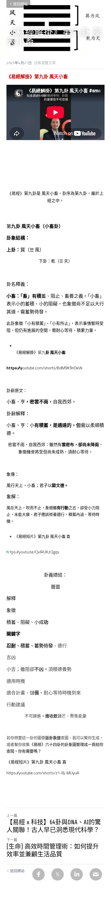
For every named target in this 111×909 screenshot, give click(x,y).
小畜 (11, 401)
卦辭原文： (16, 390)
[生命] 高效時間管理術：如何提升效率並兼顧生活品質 (52, 850)
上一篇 (11, 815)
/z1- (58, 773)
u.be (30, 552)
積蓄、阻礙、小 (22, 622)
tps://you (17, 552)
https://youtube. (20, 773)
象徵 (11, 610)
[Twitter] (57, 874)
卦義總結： (55, 574)
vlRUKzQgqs (48, 552)
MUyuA (73, 773)
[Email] (96, 874)
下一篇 (11, 839)
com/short (43, 773)
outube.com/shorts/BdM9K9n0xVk (52, 368)
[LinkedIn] (76, 874)
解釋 (11, 598)
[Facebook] (38, 874)
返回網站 (20, 4)
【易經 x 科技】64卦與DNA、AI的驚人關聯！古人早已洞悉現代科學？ (53, 826)
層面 (55, 586)
